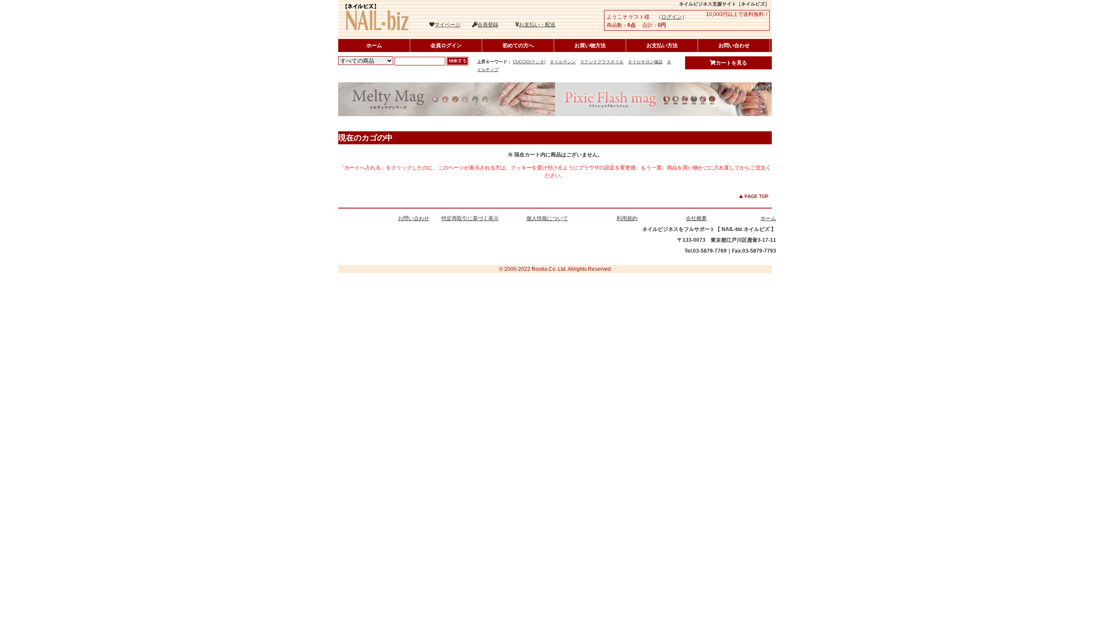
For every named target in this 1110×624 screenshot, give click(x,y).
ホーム (374, 45)
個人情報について (547, 218)
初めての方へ (518, 45)
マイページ (447, 25)
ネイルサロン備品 (645, 61)
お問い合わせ (734, 45)
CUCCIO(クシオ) (529, 61)
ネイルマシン (563, 61)
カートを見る (731, 63)
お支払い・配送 (537, 25)
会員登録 (487, 25)
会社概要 (696, 218)
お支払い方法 (662, 45)
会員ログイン (446, 45)
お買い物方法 (590, 45)
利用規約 (627, 218)
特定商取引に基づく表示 (470, 218)
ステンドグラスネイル (602, 61)
